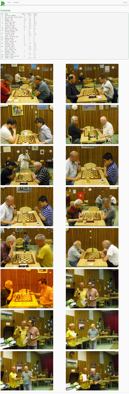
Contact (125, 2)
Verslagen (16, 2)
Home (9, 2)
